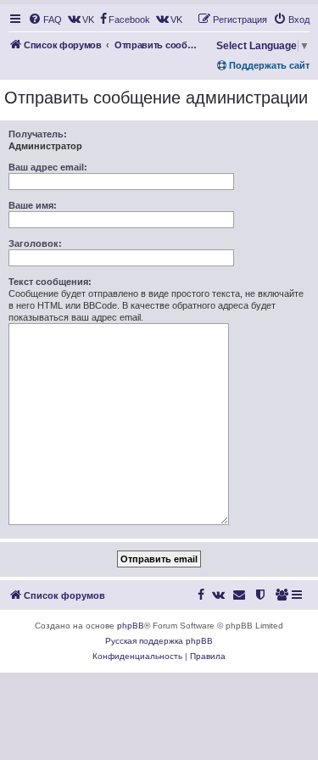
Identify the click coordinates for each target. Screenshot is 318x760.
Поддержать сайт (268, 65)
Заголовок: (35, 243)
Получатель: (37, 134)
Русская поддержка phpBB (159, 640)
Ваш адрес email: (47, 167)
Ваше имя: (32, 205)
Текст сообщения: (50, 282)
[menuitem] (45, 19)
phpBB (130, 625)
